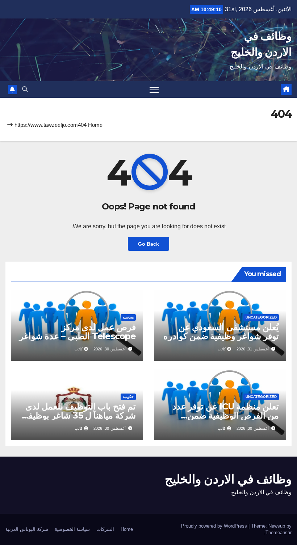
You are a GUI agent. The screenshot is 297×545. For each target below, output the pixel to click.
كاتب (222, 349)
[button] (25, 89)
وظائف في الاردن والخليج (228, 479)
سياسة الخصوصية (72, 529)
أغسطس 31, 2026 (253, 349)
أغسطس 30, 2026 (109, 349)
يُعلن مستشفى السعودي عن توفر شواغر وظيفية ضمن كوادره (221, 331)
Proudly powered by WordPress (214, 526)
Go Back (148, 244)
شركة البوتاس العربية (26, 529)
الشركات (105, 529)
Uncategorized (261, 317)
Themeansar (278, 532)
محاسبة (128, 317)
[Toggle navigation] (154, 89)
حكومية (128, 397)
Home (95, 125)
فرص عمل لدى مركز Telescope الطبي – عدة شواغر (77, 331)
